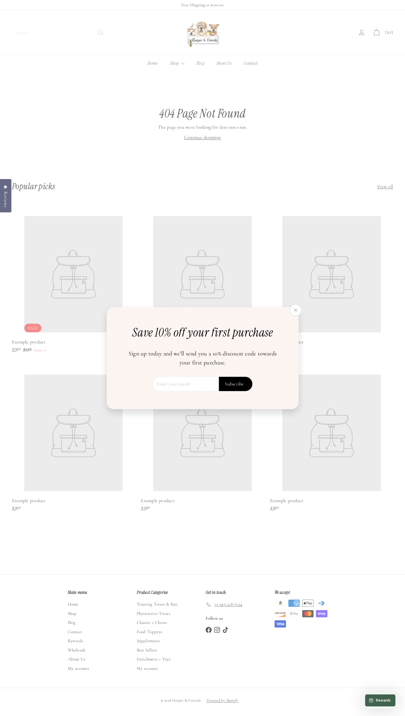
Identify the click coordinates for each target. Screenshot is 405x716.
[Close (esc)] (296, 310)
